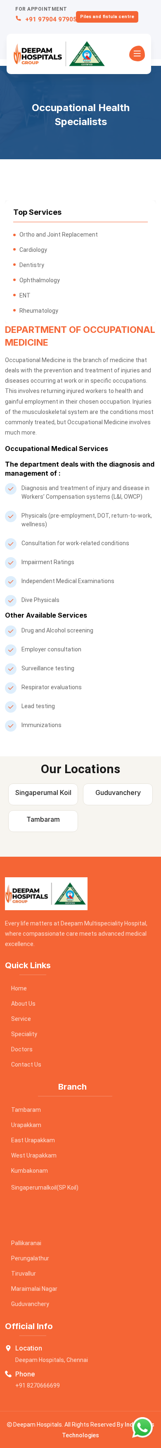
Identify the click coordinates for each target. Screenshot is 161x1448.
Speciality (24, 1034)
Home (19, 988)
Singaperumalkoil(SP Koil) (44, 1187)
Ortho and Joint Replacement (58, 234)
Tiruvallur (23, 1273)
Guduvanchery (30, 1304)
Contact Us (26, 1064)
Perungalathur (30, 1258)
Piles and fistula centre (107, 16)
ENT (25, 295)
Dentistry (31, 265)
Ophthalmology (39, 280)
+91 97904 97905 (50, 19)
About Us (23, 1003)
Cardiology (33, 249)
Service (21, 1019)
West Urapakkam (34, 1155)
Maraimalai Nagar (34, 1288)
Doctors (22, 1049)
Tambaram (26, 1109)
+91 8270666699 (37, 1385)
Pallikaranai (26, 1243)
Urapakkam (26, 1125)
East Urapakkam (33, 1140)
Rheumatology (38, 310)
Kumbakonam (29, 1170)
